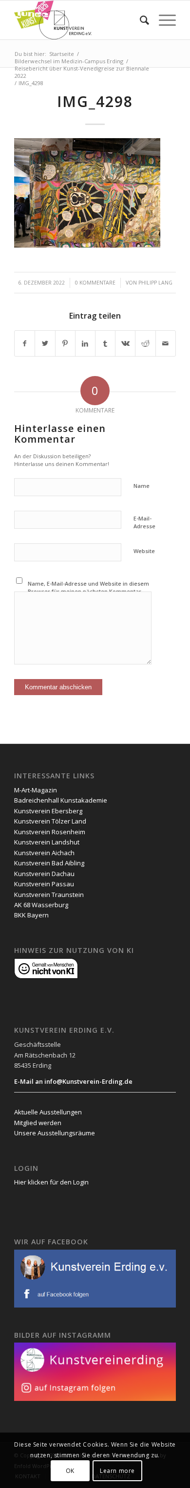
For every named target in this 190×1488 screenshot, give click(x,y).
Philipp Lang (155, 282)
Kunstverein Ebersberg (48, 811)
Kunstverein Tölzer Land (50, 821)
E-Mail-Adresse (144, 522)
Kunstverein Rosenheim (49, 831)
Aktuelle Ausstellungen (48, 1112)
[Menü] (162, 19)
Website (144, 551)
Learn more (117, 1471)
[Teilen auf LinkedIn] (85, 343)
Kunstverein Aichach (44, 852)
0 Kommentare (95, 282)
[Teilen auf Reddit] (145, 343)
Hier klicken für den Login (51, 1182)
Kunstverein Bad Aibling (49, 863)
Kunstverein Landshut (46, 842)
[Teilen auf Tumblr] (105, 343)
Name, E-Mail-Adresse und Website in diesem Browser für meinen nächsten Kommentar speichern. (88, 591)
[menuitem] (139, 19)
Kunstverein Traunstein (49, 894)
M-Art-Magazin (35, 790)
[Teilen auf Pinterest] (65, 343)
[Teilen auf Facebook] (25, 343)
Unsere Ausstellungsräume (54, 1133)
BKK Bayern (31, 915)
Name (141, 485)
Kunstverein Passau (44, 883)
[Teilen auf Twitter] (45, 343)
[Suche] (139, 19)
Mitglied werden (37, 1122)
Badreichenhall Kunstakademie (60, 800)
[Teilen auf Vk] (125, 343)
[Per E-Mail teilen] (165, 343)
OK (70, 1471)
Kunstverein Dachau (44, 873)
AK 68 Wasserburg (41, 904)
